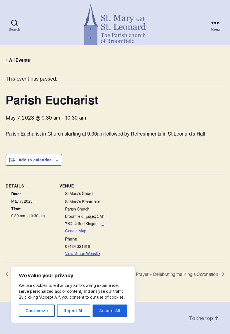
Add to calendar (35, 160)
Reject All (74, 310)
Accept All (109, 310)
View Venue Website (82, 253)
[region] (73, 294)
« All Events (18, 60)
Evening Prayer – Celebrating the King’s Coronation (169, 274)
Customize (37, 310)
